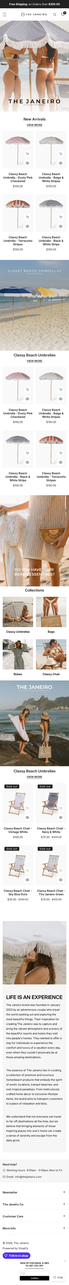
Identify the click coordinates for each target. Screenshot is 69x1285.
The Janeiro (21, 1243)
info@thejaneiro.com (28, 1176)
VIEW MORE (34, 125)
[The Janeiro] (33, 14)
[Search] (55, 14)
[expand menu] (4, 14)
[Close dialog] (65, 1261)
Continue (34, 1278)
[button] (62, 14)
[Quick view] (27, 163)
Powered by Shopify (15, 1248)
